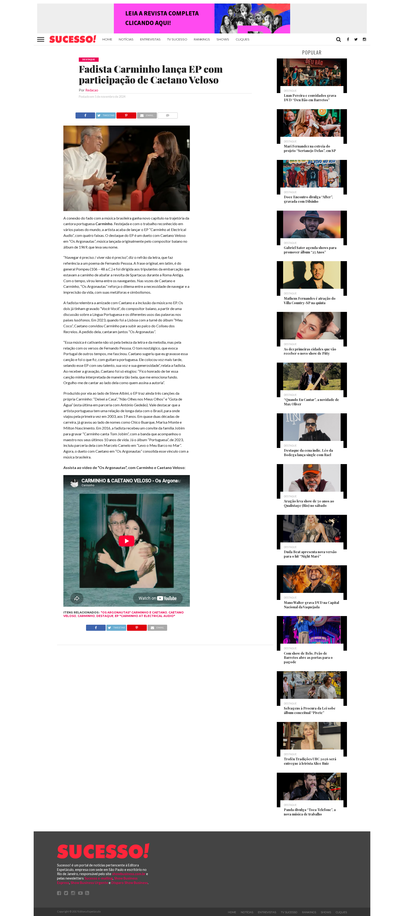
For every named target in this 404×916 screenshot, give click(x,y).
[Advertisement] (232, 182)
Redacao (91, 90)
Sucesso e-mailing (98, 878)
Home (107, 39)
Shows (222, 39)
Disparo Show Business (129, 883)
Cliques (242, 39)
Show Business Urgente (89, 883)
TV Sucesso (177, 39)
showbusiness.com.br (128, 874)
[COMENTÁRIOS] (168, 114)
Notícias (126, 39)
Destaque (104, 616)
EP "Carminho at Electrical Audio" (145, 616)
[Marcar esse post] (126, 114)
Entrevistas (150, 39)
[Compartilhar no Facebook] (85, 114)
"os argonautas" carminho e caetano (134, 612)
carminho (86, 616)
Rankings (202, 39)
